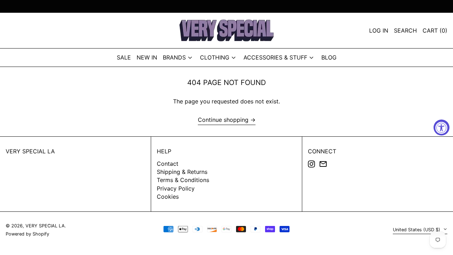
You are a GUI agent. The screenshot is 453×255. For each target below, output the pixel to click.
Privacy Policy (176, 188)
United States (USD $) (417, 229)
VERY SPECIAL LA (30, 151)
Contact (167, 163)
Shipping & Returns (182, 171)
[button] (435, 30)
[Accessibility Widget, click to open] (441, 128)
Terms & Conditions (183, 179)
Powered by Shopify (27, 234)
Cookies (168, 196)
